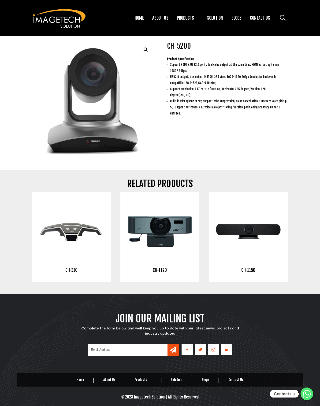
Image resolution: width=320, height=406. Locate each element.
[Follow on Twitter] (200, 349)
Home (139, 19)
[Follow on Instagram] (213, 349)
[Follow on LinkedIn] (226, 349)
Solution (215, 19)
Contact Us (260, 19)
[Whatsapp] (307, 394)
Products (185, 19)
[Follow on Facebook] (187, 349)
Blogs (236, 19)
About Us (160, 19)
